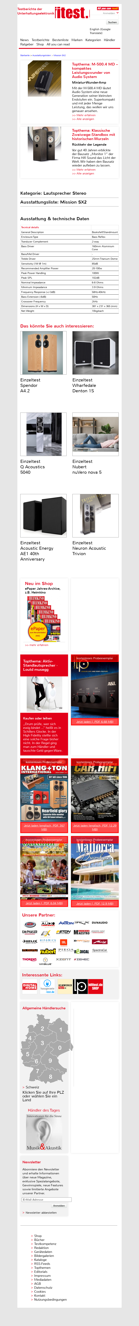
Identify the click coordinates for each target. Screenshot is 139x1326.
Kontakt (39, 1295)
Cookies (40, 1291)
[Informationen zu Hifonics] (48, 943)
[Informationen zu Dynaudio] (100, 924)
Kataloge (40, 1260)
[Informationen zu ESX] (45, 933)
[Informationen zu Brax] (81, 924)
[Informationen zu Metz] (100, 943)
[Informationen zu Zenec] (81, 961)
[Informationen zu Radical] (81, 952)
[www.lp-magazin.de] (80, 997)
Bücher (39, 1240)
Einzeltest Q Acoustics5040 (32, 467)
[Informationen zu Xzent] (63, 961)
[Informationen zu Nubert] (48, 952)
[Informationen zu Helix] (30, 943)
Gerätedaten (43, 1252)
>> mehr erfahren (36, 645)
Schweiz (32, 1087)
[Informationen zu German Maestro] (81, 933)
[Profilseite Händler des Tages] (44, 1149)
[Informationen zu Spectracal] (100, 952)
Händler (109, 40)
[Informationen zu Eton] (63, 933)
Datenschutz (43, 1287)
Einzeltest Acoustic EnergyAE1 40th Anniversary (36, 551)
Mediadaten (42, 1280)
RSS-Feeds (42, 1264)
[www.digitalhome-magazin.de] (29, 997)
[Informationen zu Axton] (66, 924)
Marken (77, 40)
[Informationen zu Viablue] (45, 961)
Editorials (40, 1272)
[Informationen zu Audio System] (48, 924)
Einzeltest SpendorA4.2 (30, 385)
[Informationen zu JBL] (63, 943)
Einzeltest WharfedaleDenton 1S (84, 385)
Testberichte (40, 40)
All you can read (58, 44)
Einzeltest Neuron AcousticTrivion (89, 548)
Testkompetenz (45, 1244)
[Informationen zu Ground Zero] (97, 933)
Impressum (42, 1276)
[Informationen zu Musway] (30, 952)
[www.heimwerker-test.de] (65, 997)
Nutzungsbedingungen (50, 1299)
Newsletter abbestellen (41, 1213)
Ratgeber (26, 44)
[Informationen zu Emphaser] (30, 933)
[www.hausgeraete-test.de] (47, 997)
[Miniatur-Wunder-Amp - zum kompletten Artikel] (46, 92)
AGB (37, 1283)
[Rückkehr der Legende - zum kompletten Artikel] (46, 152)
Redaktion (41, 1248)
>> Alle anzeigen (83, 119)
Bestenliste (60, 40)
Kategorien (93, 40)
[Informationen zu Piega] (66, 952)
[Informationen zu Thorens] (30, 961)
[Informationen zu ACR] (30, 924)
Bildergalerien (44, 1256)
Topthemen (42, 1268)
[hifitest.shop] (95, 997)
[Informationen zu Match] (81, 943)
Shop (40, 44)
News (24, 40)
